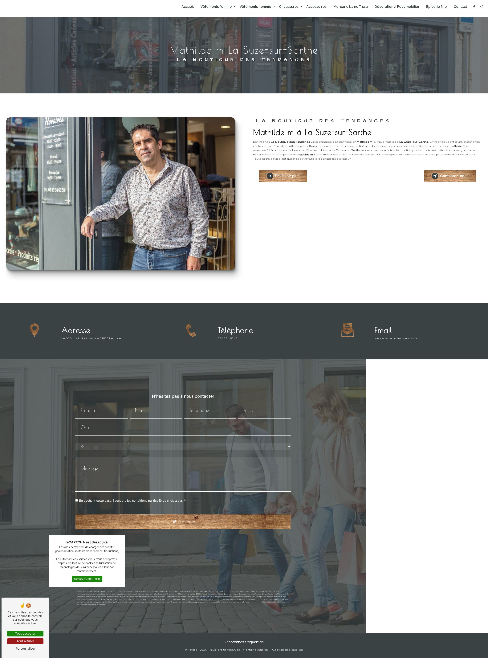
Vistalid (192, 649)
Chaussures (289, 7)
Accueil (187, 7)
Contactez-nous (454, 176)
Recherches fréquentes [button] (244, 642)
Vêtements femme (216, 7)
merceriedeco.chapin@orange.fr (397, 338)
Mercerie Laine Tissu (350, 7)
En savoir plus (287, 176)
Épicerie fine (436, 7)
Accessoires (316, 7)
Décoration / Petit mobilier (397, 7)
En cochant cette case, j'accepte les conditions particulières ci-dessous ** (133, 500)
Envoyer (188, 521)
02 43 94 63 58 (227, 338)
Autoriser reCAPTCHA (87, 579)
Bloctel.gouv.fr (256, 602)
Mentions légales (255, 649)
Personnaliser (25, 648)
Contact (460, 7)
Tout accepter (25, 633)
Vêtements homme (255, 7)
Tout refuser (25, 641)
